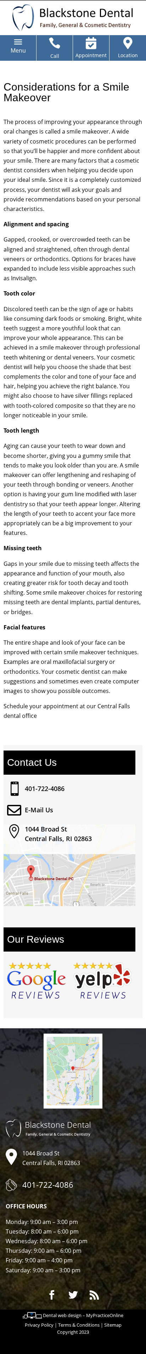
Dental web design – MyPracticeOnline (83, 1315)
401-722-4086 (44, 788)
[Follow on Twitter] (73, 1295)
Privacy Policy (39, 1325)
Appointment (91, 55)
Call (54, 56)
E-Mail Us (39, 810)
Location (128, 55)
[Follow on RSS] (94, 1295)
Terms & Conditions (79, 1325)
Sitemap (113, 1325)
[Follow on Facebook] (52, 1295)
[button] (18, 50)
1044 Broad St (46, 829)
